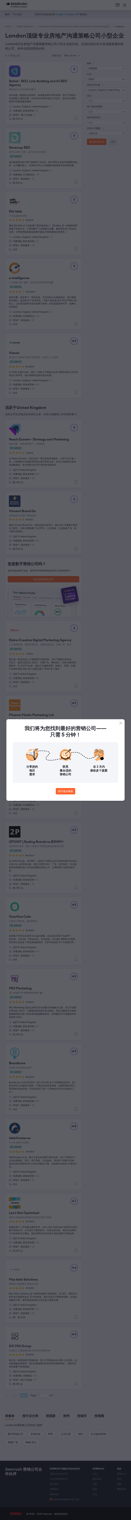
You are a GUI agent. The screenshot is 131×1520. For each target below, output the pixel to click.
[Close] (121, 723)
